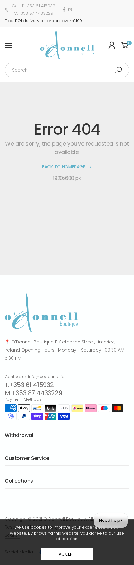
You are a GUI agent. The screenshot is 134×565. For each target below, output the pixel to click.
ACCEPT (67, 554)
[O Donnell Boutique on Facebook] (64, 9)
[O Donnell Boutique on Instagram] (70, 9)
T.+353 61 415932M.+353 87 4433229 (33, 389)
